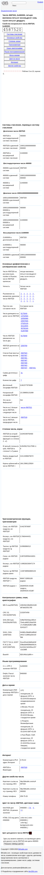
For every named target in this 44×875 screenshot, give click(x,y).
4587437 (24, 368)
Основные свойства (14, 38)
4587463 (24, 365)
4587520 (24, 767)
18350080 (24, 318)
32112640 (24, 326)
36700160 (24, 328)
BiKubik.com (23, 849)
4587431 (32, 368)
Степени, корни (14, 41)
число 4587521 (26, 407)
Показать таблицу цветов (13, 844)
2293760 (24, 346)
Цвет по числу (14, 59)
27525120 (24, 323)
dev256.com (32, 871)
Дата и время (14, 55)
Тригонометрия (14, 45)
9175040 (24, 313)
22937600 (24, 321)
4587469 (24, 363)
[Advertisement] (22, 98)
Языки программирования (15, 52)
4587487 (24, 360)
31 (22, 373)
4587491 (24, 358)
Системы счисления (14, 34)
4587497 (24, 355)
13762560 (24, 316)
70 (30, 808)
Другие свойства (14, 66)
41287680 (24, 331)
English (40, 2)
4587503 (24, 353)
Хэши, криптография (14, 48)
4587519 (24, 417)
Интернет (14, 62)
